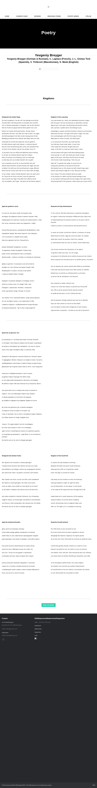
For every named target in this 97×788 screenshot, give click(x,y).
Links (36, 635)
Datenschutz (38, 629)
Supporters (38, 632)
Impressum (38, 625)
